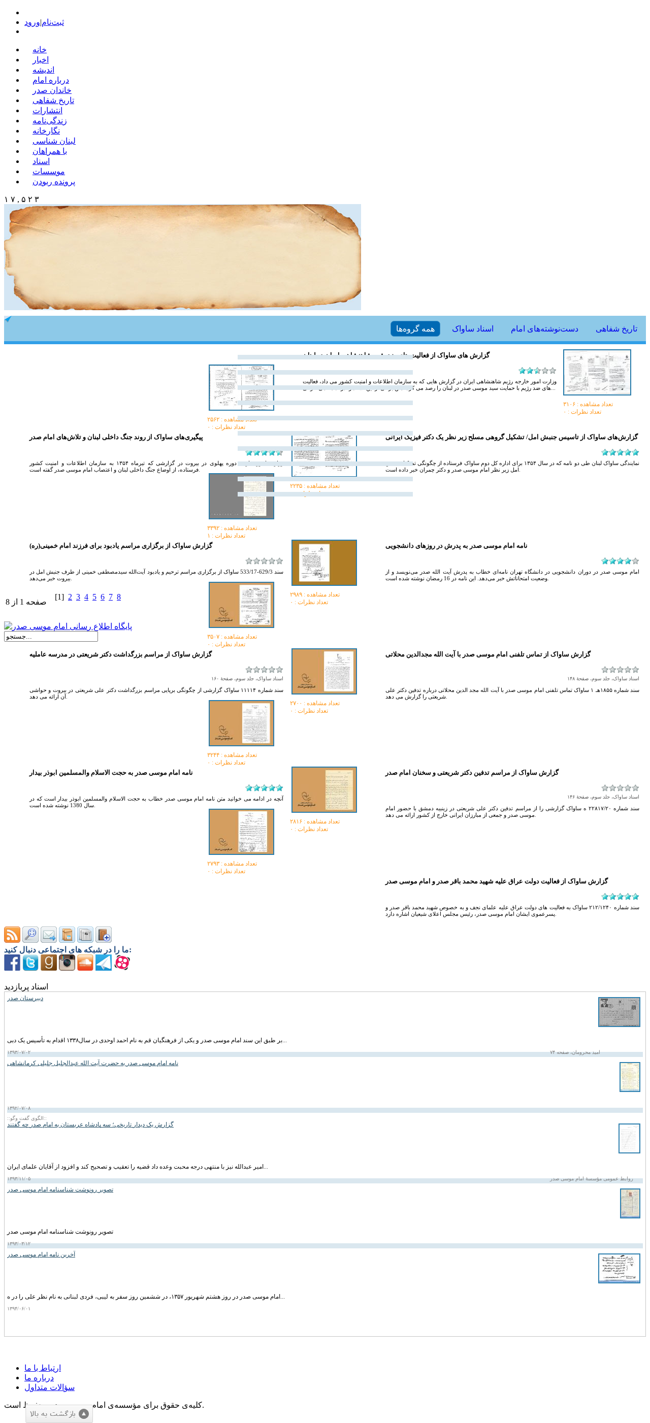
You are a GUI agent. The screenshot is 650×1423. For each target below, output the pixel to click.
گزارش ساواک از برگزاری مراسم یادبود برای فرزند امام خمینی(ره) (120, 545)
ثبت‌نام (53, 22)
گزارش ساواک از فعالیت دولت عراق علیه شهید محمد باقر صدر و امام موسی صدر (496, 881)
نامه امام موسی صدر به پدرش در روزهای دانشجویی (456, 545)
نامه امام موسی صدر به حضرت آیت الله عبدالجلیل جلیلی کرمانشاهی (92, 1063)
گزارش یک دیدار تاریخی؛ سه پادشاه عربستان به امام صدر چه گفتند (90, 1124)
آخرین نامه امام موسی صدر (41, 1254)
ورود (32, 22)
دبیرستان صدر (25, 998)
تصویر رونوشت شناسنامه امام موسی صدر (60, 1189)
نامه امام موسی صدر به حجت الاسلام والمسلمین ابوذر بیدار (111, 772)
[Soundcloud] (85, 968)
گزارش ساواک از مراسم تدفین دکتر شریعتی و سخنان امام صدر (472, 772)
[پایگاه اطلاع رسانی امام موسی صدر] (68, 626)
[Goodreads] (49, 968)
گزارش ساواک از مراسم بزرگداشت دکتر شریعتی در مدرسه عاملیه (120, 654)
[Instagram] (67, 968)
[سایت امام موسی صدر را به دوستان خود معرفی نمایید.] (49, 940)
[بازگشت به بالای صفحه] (59, 1414)
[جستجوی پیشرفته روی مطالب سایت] (30, 940)
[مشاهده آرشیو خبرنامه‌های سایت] (67, 940)
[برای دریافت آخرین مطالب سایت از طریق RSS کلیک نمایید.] (12, 940)
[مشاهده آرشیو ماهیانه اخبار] (85, 940)
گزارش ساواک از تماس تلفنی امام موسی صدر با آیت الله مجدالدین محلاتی (488, 654)
